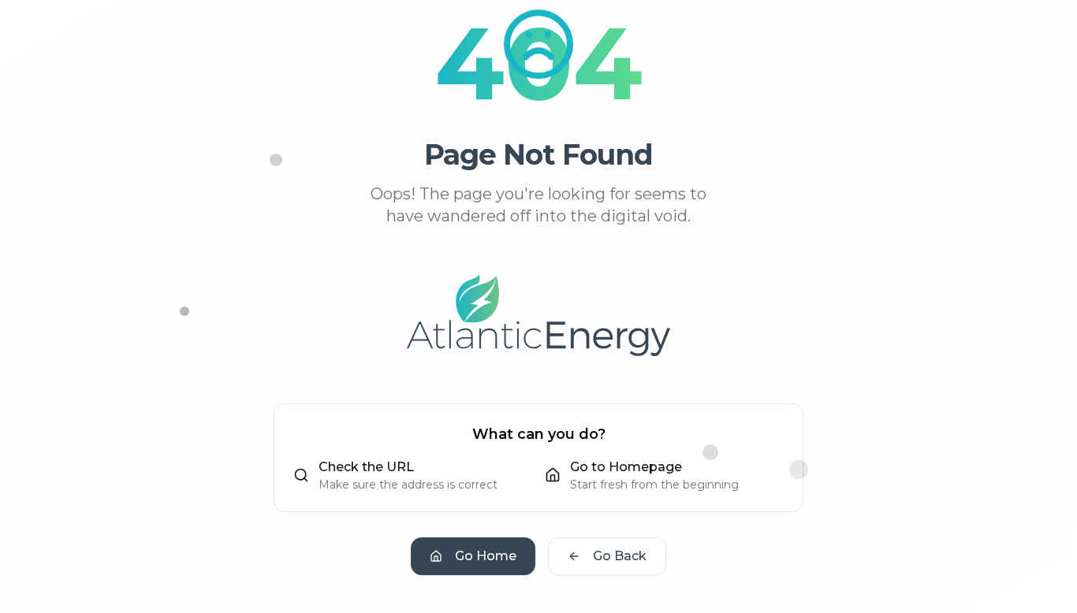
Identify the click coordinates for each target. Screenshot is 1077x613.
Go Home (485, 555)
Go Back (620, 555)
